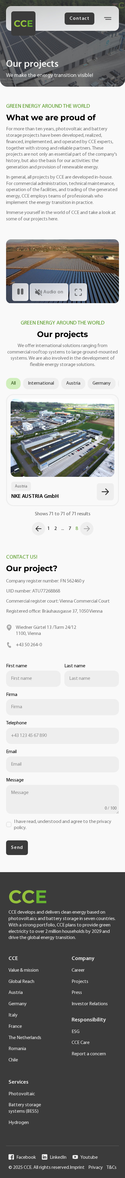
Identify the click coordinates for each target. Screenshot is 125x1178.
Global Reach (21, 981)
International (41, 383)
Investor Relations (90, 1004)
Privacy (95, 1167)
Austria (73, 383)
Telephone (16, 723)
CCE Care (81, 1042)
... (62, 528)
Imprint (77, 1167)
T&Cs (111, 1167)
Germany (102, 383)
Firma (11, 694)
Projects (80, 981)
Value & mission (23, 970)
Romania (17, 1048)
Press (77, 992)
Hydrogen (18, 1122)
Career (78, 970)
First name (16, 666)
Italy (13, 1015)
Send (17, 847)
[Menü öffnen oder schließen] (108, 18)
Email (11, 751)
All (13, 383)
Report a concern (89, 1054)
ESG (75, 1031)
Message (15, 780)
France (15, 1026)
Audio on (53, 292)
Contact (79, 18)
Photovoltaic (21, 1094)
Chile (13, 1060)
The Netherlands (24, 1037)
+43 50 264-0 (29, 645)
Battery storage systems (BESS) (24, 1108)
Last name (74, 666)
